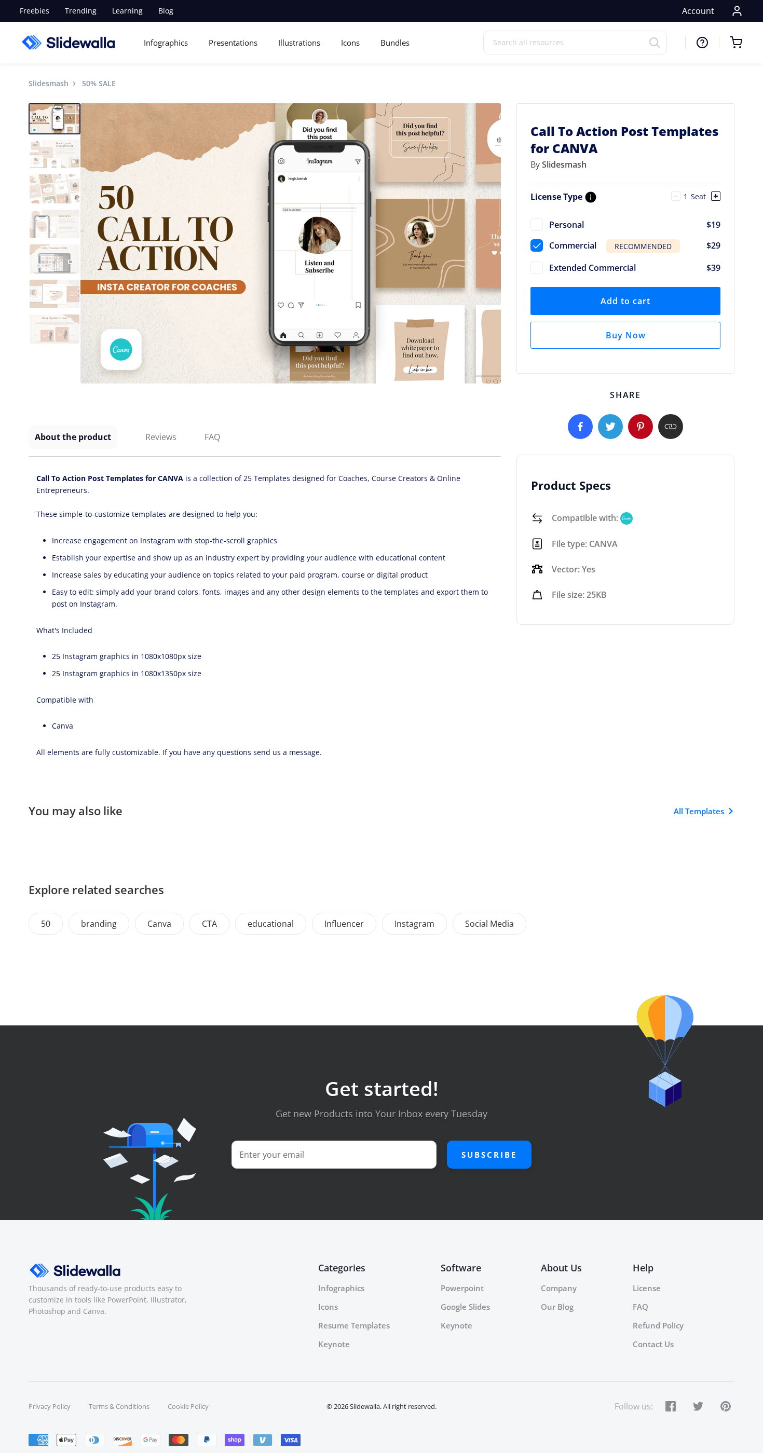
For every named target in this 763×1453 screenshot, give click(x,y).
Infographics (166, 42)
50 (45, 923)
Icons (350, 42)
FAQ (212, 437)
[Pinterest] (640, 426)
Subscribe (489, 1154)
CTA (209, 923)
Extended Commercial (634, 267)
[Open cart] (730, 42)
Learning (127, 11)
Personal (634, 224)
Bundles (395, 42)
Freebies (34, 11)
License (647, 1288)
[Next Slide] (491, 243)
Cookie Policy (188, 1406)
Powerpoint (462, 1288)
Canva (159, 923)
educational (271, 923)
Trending (81, 11)
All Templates (699, 811)
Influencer (344, 923)
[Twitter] (610, 426)
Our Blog (557, 1306)
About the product (73, 437)
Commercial (634, 245)
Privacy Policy (50, 1406)
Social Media (489, 923)
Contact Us (653, 1344)
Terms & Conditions (119, 1406)
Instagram (414, 923)
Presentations (233, 42)
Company (559, 1288)
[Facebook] (580, 426)
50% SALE (99, 83)
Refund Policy (658, 1325)
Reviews (160, 437)
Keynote (334, 1344)
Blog (165, 11)
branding (99, 923)
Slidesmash (49, 83)
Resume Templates (354, 1325)
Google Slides (465, 1306)
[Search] (657, 42)
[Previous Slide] (89, 243)
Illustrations (299, 42)
